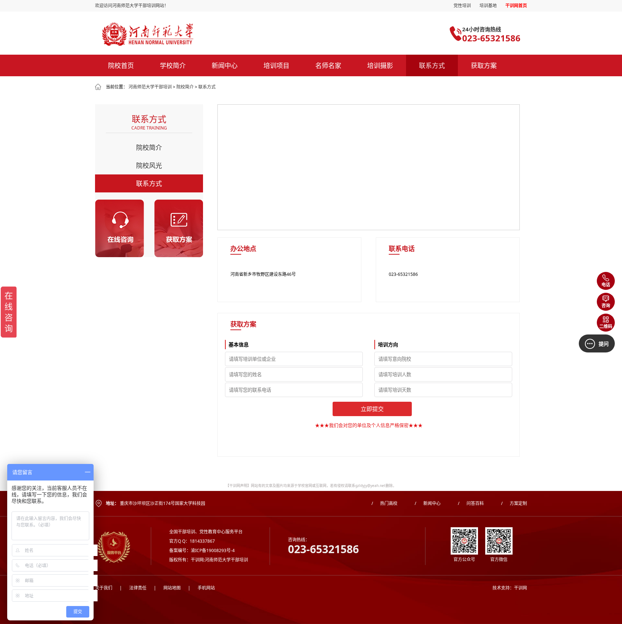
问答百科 (471, 503)
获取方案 (484, 65)
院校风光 (149, 165)
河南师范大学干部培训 (150, 87)
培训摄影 (380, 65)
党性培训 (462, 6)
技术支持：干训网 (509, 588)
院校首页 (121, 65)
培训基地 (488, 6)
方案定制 (514, 503)
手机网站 (201, 588)
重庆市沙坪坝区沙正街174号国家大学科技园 (162, 503)
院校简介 (185, 87)
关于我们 (103, 588)
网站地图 (167, 588)
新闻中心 (225, 65)
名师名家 (328, 65)
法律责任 (133, 588)
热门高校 (384, 503)
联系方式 (432, 65)
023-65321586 (491, 38)
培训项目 (276, 65)
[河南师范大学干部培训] (189, 34)
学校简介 (173, 65)
